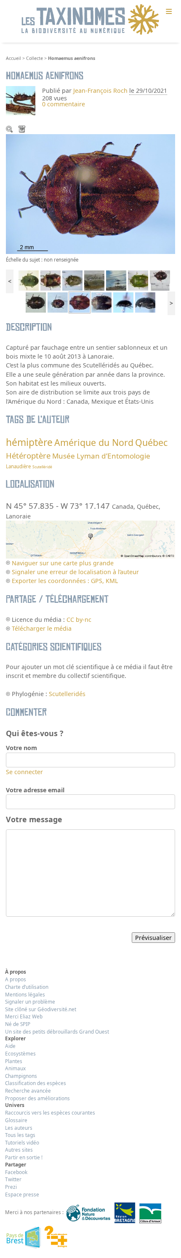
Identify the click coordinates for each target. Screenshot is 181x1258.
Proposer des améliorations (37, 1098)
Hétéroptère (28, 455)
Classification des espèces (35, 1083)
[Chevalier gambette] (116, 280)
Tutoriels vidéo (22, 1142)
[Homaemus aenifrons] (58, 302)
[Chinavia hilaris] (72, 280)
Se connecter (24, 772)
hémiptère (29, 442)
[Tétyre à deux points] (160, 280)
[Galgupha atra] (123, 302)
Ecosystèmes (20, 1053)
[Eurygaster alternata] (101, 302)
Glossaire (16, 1120)
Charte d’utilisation (26, 986)
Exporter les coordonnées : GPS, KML (65, 581)
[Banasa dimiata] (50, 280)
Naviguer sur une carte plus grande (63, 563)
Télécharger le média (23, 130)
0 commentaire (63, 104)
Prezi (11, 1186)
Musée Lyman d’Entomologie (101, 456)
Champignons (21, 1075)
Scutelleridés (67, 694)
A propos (15, 979)
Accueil (13, 58)
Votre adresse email (35, 790)
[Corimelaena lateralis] (145, 302)
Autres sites (19, 1149)
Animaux (15, 1068)
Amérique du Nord (93, 442)
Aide (10, 1045)
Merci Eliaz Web (24, 1016)
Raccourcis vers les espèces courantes (50, 1112)
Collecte (34, 58)
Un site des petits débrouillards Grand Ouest (57, 1031)
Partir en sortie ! (24, 1157)
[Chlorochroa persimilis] (29, 280)
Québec (151, 442)
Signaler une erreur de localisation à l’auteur (75, 572)
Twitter (13, 1179)
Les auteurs (18, 1127)
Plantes (13, 1061)
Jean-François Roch (100, 90)
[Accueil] (90, 20)
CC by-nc (79, 620)
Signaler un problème (30, 1001)
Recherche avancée (28, 1090)
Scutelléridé (42, 467)
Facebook (16, 1172)
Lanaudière (18, 466)
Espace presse (22, 1194)
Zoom (10, 130)
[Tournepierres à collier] (94, 280)
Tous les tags (20, 1134)
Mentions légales (25, 994)
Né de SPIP (17, 1023)
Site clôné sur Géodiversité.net (40, 1009)
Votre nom (21, 748)
